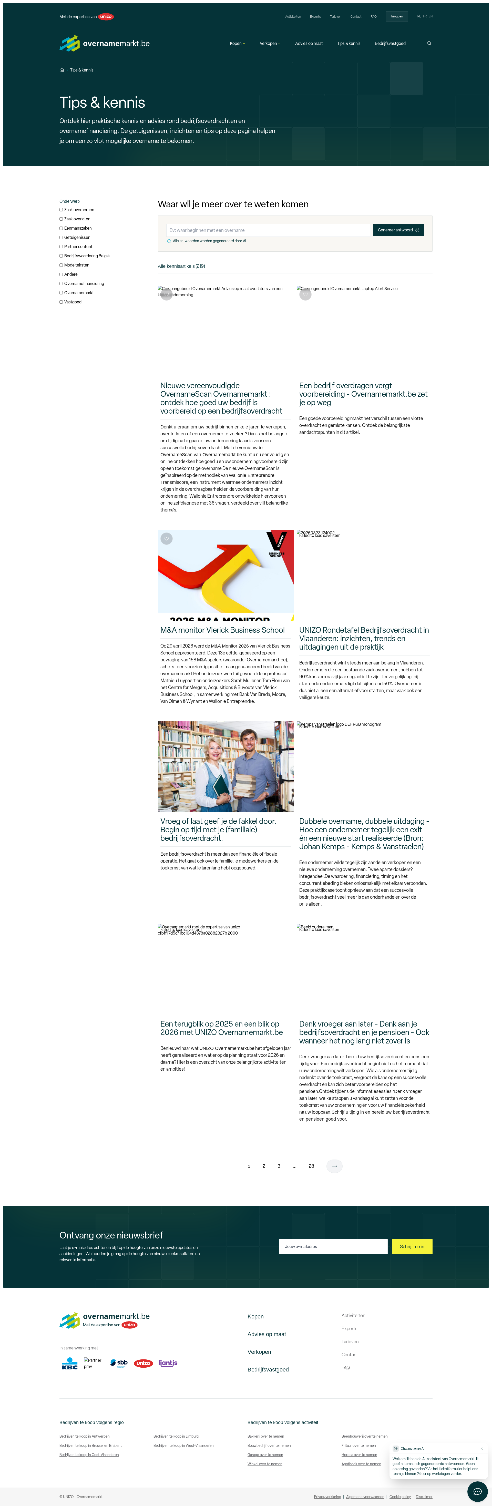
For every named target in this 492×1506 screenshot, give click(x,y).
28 (311, 1166)
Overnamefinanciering (84, 283)
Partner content (78, 246)
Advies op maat (309, 43)
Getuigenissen (77, 237)
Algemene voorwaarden (365, 1497)
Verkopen (268, 43)
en (431, 16)
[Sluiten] (482, 1449)
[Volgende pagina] (334, 1166)
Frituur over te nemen (359, 1445)
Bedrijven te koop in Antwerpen (84, 1436)
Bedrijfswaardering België (87, 255)
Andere (71, 274)
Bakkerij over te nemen (266, 1436)
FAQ (374, 16)
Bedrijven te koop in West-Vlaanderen (183, 1445)
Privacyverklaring (327, 1497)
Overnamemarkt (79, 292)
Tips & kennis (349, 43)
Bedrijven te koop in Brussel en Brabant (90, 1445)
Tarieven (335, 16)
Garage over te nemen (265, 1455)
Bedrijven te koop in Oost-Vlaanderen (89, 1455)
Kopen (236, 43)
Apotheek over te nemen (361, 1464)
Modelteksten (76, 265)
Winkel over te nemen (265, 1464)
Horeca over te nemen (359, 1455)
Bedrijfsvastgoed (390, 43)
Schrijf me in (412, 1246)
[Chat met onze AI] (477, 1491)
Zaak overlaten (77, 219)
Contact (356, 16)
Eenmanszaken (78, 228)
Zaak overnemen (79, 209)
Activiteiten (293, 16)
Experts (315, 16)
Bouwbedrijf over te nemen (269, 1445)
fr (425, 16)
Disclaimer (424, 1497)
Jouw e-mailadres (301, 1246)
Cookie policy (400, 1497)
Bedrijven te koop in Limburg (176, 1436)
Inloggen (397, 16)
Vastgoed (72, 302)
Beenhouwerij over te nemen (365, 1436)
